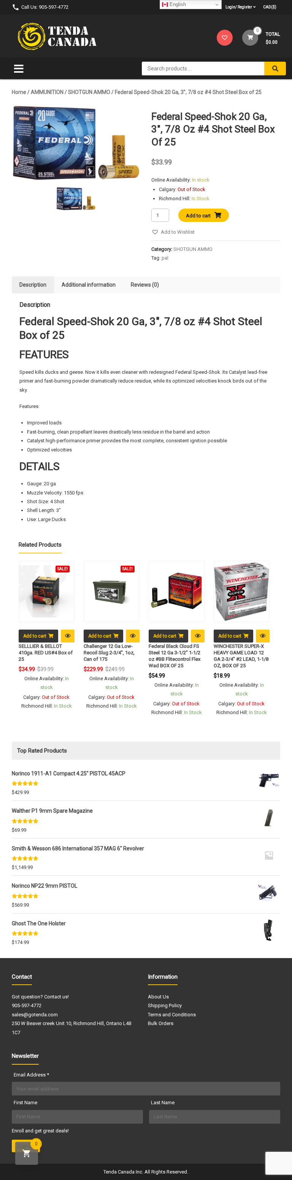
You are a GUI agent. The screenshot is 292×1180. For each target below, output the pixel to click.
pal (165, 258)
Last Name (163, 1102)
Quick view (68, 636)
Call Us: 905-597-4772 (44, 7)
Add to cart (198, 215)
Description (32, 285)
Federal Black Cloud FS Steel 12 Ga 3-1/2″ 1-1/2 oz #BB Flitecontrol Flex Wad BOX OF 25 (174, 655)
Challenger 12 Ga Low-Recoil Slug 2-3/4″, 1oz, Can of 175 (109, 652)
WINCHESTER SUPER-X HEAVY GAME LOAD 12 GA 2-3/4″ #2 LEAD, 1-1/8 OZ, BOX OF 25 (241, 655)
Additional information (89, 285)
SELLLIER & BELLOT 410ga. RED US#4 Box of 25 (46, 652)
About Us (158, 997)
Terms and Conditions (172, 1014)
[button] (173, 232)
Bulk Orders (160, 1023)
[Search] (275, 68)
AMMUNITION (47, 92)
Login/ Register (238, 7)
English (177, 4)
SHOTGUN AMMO (89, 92)
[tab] (33, 284)
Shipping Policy (165, 1005)
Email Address (31, 1075)
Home (19, 92)
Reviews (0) (145, 285)
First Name (25, 1102)
